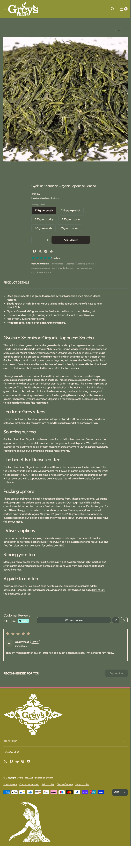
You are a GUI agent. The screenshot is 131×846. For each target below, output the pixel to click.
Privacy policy (10, 784)
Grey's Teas (22, 777)
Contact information (29, 784)
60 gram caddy (44, 229)
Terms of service (64, 784)
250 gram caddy (45, 220)
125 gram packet (71, 211)
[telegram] (45, 251)
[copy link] (50, 251)
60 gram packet (70, 229)
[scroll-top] (123, 840)
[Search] (110, 8)
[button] (5, 9)
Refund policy (48, 784)
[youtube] (29, 761)
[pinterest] (18, 761)
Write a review (72, 620)
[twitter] (39, 251)
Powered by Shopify (43, 777)
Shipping (34, 198)
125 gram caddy (44, 211)
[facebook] (33, 251)
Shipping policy (82, 784)
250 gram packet (72, 220)
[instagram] (24, 761)
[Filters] (113, 620)
